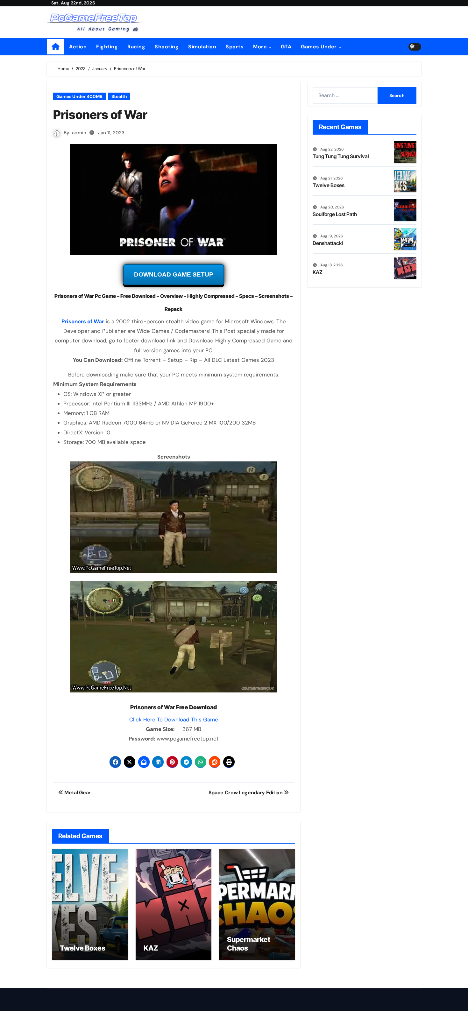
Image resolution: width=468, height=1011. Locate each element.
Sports (235, 46)
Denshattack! (328, 243)
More (260, 46)
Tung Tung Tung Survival (341, 156)
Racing (136, 46)
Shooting (167, 46)
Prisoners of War (82, 321)
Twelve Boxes (82, 948)
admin (79, 133)
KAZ (151, 948)
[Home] (55, 46)
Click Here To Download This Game (173, 719)
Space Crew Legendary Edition (246, 792)
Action (78, 46)
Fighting (107, 46)
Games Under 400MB (79, 96)
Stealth (119, 96)
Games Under (319, 46)
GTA (286, 46)
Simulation (202, 46)
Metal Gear (77, 792)
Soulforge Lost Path (335, 214)
